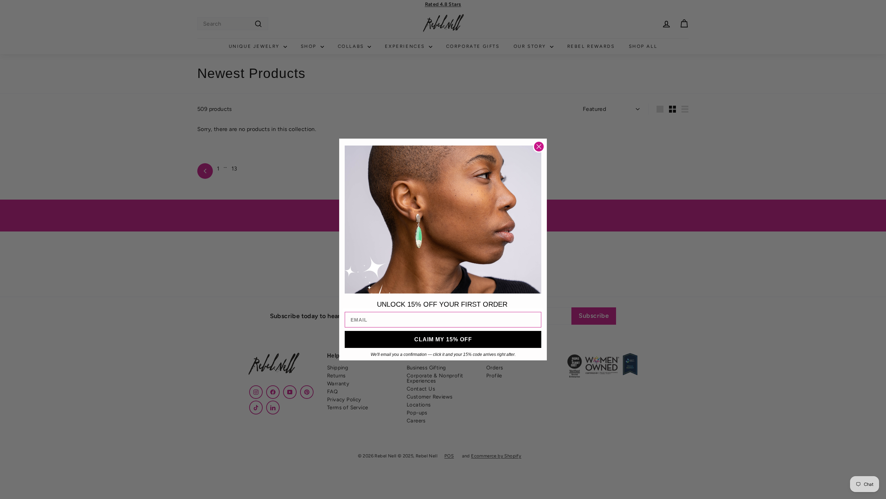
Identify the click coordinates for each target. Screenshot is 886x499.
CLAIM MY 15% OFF (443, 339)
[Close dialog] (539, 146)
